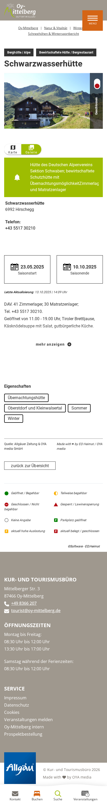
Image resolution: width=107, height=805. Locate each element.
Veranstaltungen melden (28, 719)
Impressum (15, 698)
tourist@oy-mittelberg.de (36, 610)
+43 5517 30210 (20, 228)
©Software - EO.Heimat (84, 546)
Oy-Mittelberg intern (24, 727)
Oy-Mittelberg (28, 28)
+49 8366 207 (24, 603)
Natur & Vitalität (55, 28)
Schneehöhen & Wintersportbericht (53, 33)
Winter (78, 28)
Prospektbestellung (23, 734)
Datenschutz (16, 705)
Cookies (11, 712)
